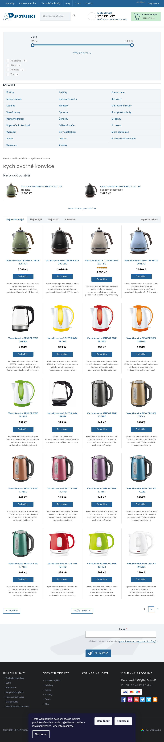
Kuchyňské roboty (121, 112)
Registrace (153, 3)
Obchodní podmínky (15, 678)
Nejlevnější (36, 219)
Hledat (75, 15)
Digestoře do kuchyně (18, 125)
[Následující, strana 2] (151, 609)
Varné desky (13, 112)
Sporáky (63, 112)
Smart (9, 138)
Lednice (10, 105)
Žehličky (63, 118)
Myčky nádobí (14, 99)
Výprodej (11, 132)
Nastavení (41, 734)
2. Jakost (116, 125)
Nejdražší (53, 219)
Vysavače (11, 145)
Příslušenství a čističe (123, 138)
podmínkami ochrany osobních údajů (137, 641)
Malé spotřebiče (120, 132)
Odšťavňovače (66, 125)
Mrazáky (116, 118)
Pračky (10, 92)
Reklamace (11, 687)
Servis (48, 699)
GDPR (8, 683)
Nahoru (13, 610)
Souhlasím (123, 721)
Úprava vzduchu (68, 99)
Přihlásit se (101, 653)
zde (71, 726)
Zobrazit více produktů (80, 208)
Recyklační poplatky (15, 692)
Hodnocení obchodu (15, 697)
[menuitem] (10, 3)
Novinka (17, 69)
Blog (47, 704)
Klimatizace (117, 92)
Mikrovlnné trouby (121, 105)
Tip (14, 74)
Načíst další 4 (82, 610)
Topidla (63, 138)
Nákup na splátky (52, 680)
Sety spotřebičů (67, 132)
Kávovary (116, 99)
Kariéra (48, 690)
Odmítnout (103, 721)
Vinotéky (63, 105)
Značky (63, 145)
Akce (15, 65)
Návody (48, 694)
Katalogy (49, 685)
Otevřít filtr (80, 53)
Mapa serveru (12, 702)
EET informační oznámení (17, 706)
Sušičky (63, 92)
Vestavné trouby (15, 118)
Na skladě (18, 60)
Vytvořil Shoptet (153, 730)
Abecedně (70, 219)
